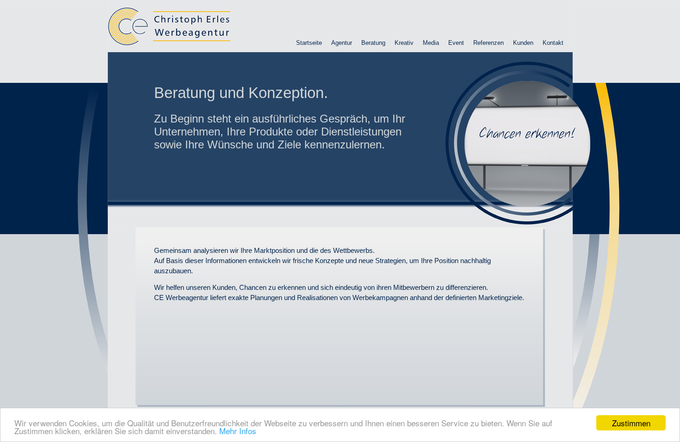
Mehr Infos (237, 430)
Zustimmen (631, 423)
